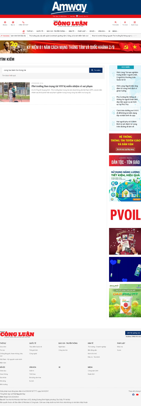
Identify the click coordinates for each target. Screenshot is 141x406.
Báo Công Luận (70, 23)
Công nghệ (33, 354)
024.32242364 (13, 397)
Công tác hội (63, 350)
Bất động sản (92, 350)
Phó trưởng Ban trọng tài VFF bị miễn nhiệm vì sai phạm (62, 86)
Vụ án (119, 350)
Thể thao (32, 374)
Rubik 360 (91, 374)
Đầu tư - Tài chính (94, 357)
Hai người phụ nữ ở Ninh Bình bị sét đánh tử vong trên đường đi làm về (127, 124)
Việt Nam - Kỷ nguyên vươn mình (11, 359)
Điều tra (120, 347)
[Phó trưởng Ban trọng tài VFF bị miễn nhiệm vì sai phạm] (15, 92)
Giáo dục (3, 371)
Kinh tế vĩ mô (92, 354)
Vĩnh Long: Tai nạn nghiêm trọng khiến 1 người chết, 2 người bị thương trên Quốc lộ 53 (127, 76)
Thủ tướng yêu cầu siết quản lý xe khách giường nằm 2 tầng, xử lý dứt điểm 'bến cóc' (53, 36)
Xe (109, 31)
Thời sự (30, 31)
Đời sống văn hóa (35, 377)
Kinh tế (71, 31)
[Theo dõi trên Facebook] (133, 395)
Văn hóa (101, 31)
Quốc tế (39, 31)
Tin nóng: (6, 36)
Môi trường (3, 384)
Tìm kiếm (97, 70)
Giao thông (4, 374)
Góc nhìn (3, 347)
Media (5, 25)
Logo (17, 334)
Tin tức (2, 350)
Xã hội (92, 31)
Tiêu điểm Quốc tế (35, 347)
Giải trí (31, 371)
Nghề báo (62, 347)
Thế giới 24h (33, 350)
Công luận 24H (93, 371)
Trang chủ (24, 31)
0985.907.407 (23, 25)
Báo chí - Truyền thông (56, 31)
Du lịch (31, 381)
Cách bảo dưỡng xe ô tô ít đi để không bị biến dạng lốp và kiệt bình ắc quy (127, 113)
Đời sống (3, 381)
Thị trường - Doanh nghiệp (97, 347)
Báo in (13, 25)
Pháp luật (82, 31)
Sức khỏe (3, 377)
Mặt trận (3, 363)
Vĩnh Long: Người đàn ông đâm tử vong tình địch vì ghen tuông (127, 88)
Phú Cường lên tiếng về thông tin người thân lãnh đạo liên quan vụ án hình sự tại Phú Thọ (127, 101)
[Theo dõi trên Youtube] (137, 395)
